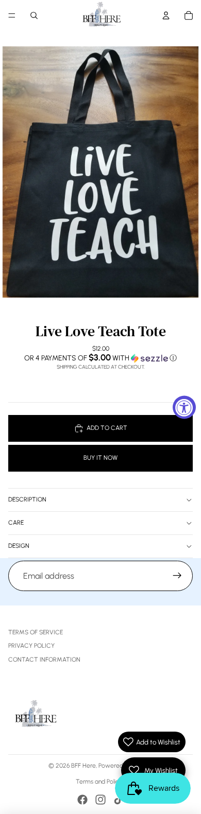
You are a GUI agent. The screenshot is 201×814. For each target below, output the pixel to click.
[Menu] (12, 15)
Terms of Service (35, 632)
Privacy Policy (31, 645)
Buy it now (100, 457)
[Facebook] (82, 799)
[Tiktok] (118, 799)
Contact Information (44, 659)
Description (27, 499)
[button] (100, 358)
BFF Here (83, 765)
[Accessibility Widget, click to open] (184, 407)
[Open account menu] (166, 15)
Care (16, 522)
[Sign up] (177, 576)
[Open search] (34, 15)
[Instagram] (100, 799)
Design (18, 545)
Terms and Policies (101, 781)
